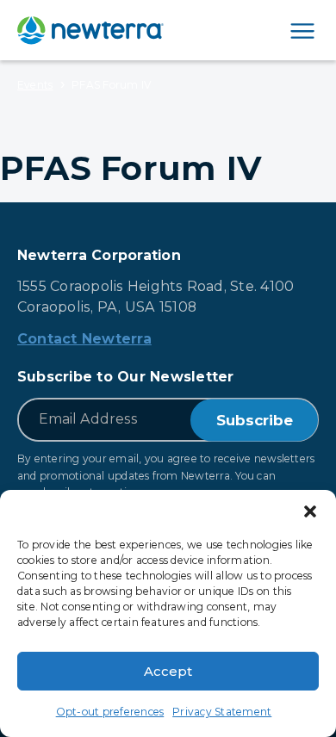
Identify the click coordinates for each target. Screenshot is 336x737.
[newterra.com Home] (90, 30)
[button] (310, 511)
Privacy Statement (221, 711)
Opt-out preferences (110, 711)
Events (35, 84)
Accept (168, 671)
